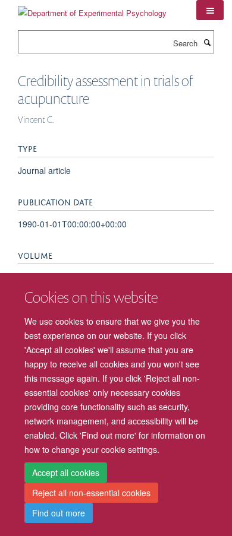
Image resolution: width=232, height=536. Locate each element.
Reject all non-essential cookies (91, 493)
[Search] (207, 42)
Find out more (58, 513)
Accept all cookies (65, 472)
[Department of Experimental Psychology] (92, 8)
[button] (210, 10)
